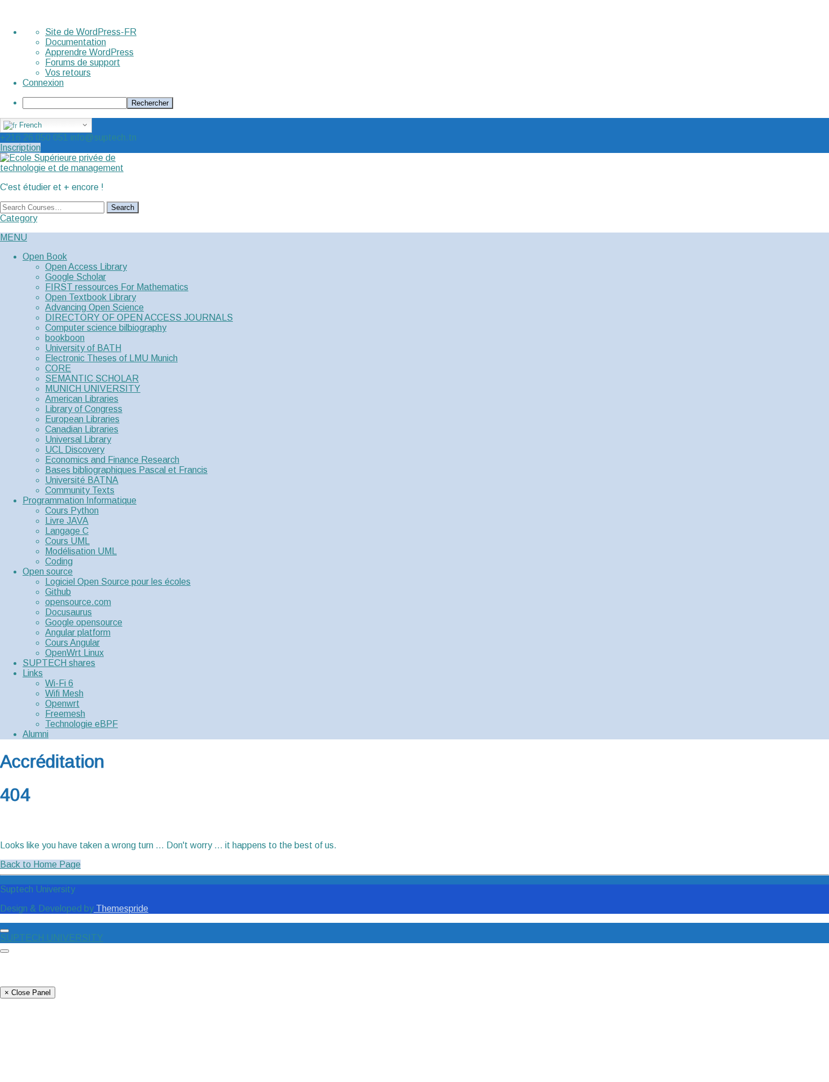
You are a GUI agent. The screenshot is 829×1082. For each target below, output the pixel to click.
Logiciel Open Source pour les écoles (118, 581)
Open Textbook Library (90, 297)
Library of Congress (83, 409)
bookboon (65, 338)
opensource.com (78, 602)
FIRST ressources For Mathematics (116, 287)
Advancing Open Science (94, 307)
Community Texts (79, 490)
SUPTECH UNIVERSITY (51, 938)
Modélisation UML (81, 551)
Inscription (20, 147)
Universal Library (78, 439)
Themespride (121, 908)
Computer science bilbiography (105, 327)
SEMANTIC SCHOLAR (92, 378)
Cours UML (67, 541)
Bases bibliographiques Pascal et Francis (126, 470)
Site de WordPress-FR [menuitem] (90, 32)
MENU (13, 237)
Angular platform (78, 632)
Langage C (67, 531)
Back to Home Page (40, 864)
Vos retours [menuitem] (68, 72)
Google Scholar (75, 277)
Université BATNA (81, 480)
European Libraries (82, 419)
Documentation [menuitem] (75, 42)
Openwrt (62, 703)
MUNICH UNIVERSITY (92, 388)
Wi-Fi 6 (59, 683)
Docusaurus (68, 612)
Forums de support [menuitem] (82, 62)
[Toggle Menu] (4, 930)
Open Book (45, 256)
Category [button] (18, 218)
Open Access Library (86, 266)
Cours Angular (72, 642)
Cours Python (72, 510)
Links (33, 673)
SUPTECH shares (59, 663)
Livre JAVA (67, 520)
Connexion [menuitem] (43, 82)
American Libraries (81, 399)
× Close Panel (28, 992)
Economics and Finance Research (112, 460)
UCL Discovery (74, 449)
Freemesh (65, 714)
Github (58, 592)
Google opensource (83, 622)
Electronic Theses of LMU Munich (111, 358)
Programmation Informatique (79, 500)
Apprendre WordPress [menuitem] (89, 52)
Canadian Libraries (81, 429)
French (29, 125)
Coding (59, 561)
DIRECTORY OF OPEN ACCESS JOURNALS (139, 317)
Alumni (35, 734)
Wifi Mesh (64, 693)
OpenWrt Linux (74, 653)
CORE (58, 368)
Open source (48, 571)
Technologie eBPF (81, 724)
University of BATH (83, 348)
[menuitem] (426, 103)
